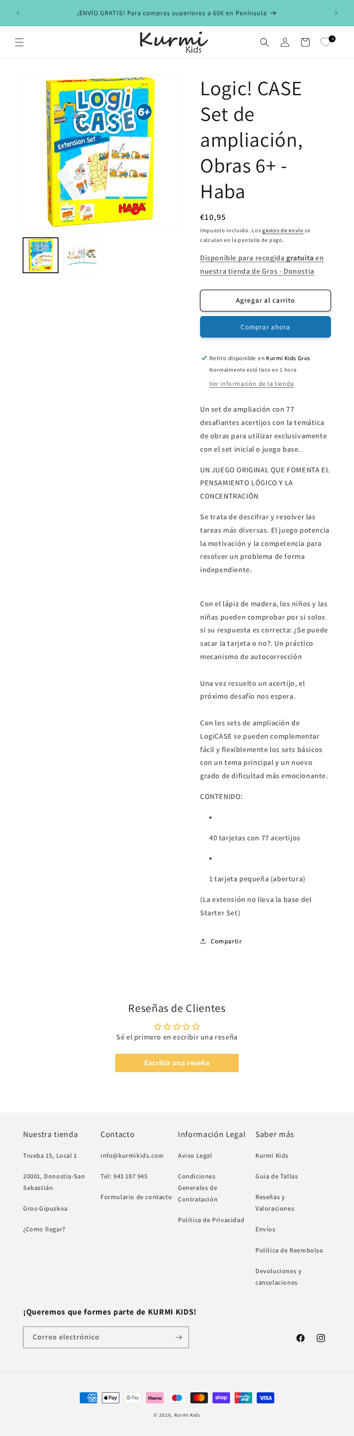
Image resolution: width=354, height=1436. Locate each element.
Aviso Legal (195, 1155)
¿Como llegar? (44, 1229)
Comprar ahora (265, 326)
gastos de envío (283, 230)
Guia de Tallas (276, 1176)
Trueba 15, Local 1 (50, 1155)
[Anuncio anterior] (18, 13)
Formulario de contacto (136, 1197)
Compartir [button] (226, 941)
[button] (19, 42)
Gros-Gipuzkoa (45, 1208)
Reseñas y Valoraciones (274, 1202)
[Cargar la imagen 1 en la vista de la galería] (40, 255)
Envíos (265, 1229)
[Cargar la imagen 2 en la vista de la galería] (80, 255)
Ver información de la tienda (251, 383)
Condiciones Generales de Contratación (198, 1187)
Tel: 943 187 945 (124, 1176)
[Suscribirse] (178, 1337)
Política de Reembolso (289, 1250)
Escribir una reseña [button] (176, 1063)
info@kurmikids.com (132, 1155)
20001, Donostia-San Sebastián (54, 1182)
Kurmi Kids (272, 1155)
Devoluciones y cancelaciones (278, 1277)
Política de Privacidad (211, 1220)
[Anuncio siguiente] (336, 13)
